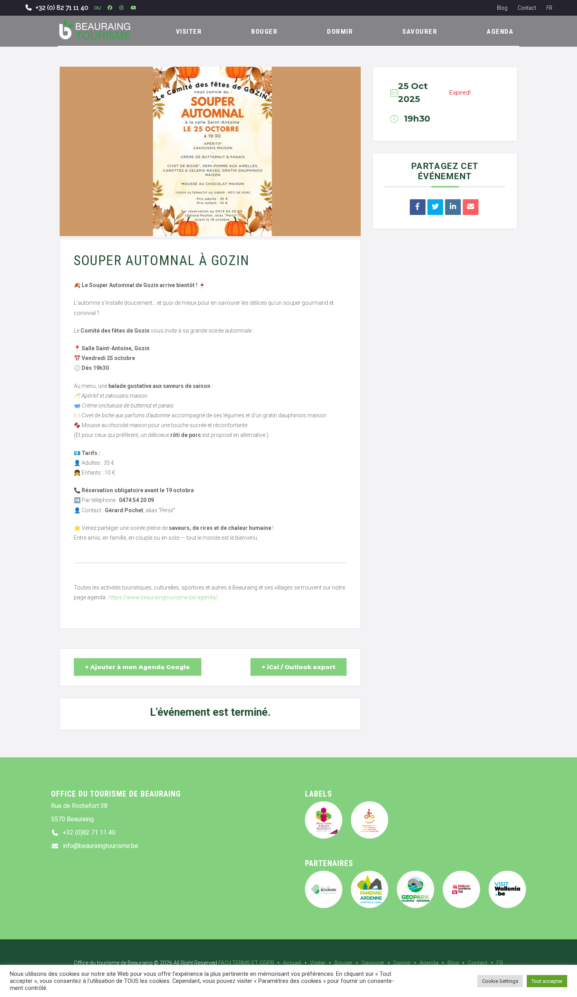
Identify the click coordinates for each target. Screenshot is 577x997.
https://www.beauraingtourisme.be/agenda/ (163, 597)
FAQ (223, 963)
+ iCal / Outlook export (298, 667)
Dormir (402, 963)
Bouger (343, 963)
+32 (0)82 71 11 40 (89, 832)
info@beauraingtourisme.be (100, 846)
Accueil (292, 963)
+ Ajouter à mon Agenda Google (137, 667)
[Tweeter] (435, 207)
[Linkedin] (453, 207)
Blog (502, 7)
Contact (527, 7)
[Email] (470, 207)
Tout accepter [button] (546, 981)
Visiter (317, 963)
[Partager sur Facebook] (417, 207)
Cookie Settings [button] (500, 981)
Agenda (429, 963)
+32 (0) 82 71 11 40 (62, 7)
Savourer (373, 963)
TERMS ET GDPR (253, 963)
